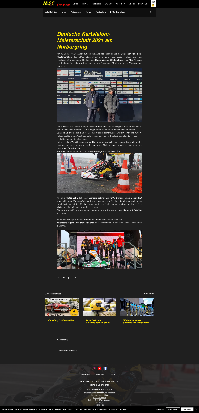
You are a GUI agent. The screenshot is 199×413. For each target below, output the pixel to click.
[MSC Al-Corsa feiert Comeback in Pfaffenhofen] (137, 307)
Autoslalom (76, 12)
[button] (75, 4)
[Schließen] (196, 409)
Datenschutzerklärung (119, 409)
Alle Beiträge (51, 12)
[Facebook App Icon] (105, 368)
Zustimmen (187, 409)
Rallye (88, 12)
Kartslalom (101, 12)
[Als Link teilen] (75, 278)
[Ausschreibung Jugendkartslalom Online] (99, 307)
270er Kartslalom (118, 12)
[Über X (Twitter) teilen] (64, 278)
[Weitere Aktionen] (140, 27)
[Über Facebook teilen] (58, 278)
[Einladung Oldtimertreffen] (62, 307)
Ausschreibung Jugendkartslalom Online (98, 321)
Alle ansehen (149, 293)
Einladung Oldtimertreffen (61, 320)
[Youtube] (99, 368)
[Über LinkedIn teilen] (69, 278)
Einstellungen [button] (159, 409)
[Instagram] (93, 368)
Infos (64, 12)
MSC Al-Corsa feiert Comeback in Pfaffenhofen (136, 321)
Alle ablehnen (173, 409)
